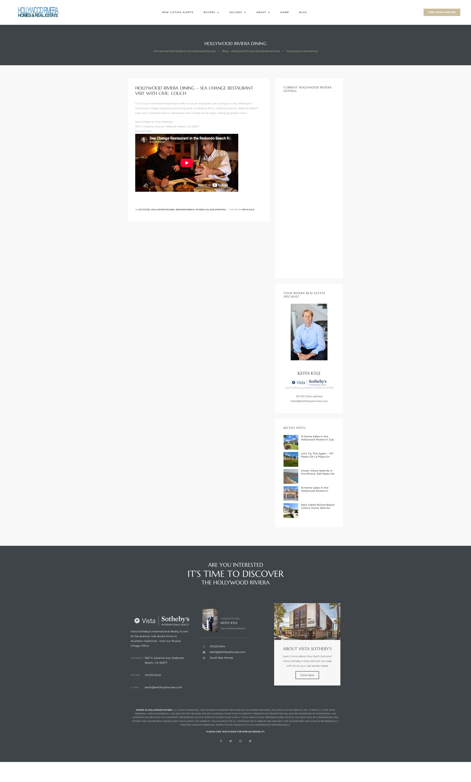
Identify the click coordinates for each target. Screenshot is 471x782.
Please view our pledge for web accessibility (235, 731)
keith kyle (248, 209)
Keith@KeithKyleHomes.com (309, 401)
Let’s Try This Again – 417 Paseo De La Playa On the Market (317, 455)
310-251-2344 (304, 396)
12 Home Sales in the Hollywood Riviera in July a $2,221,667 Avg (317, 438)
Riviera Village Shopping (211, 209)
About (261, 12)
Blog (303, 12)
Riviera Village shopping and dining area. (166, 108)
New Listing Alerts (178, 12)
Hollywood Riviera (163, 209)
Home (284, 12)
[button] (442, 12)
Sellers (235, 12)
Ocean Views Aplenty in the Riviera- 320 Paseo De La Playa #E (318, 472)
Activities (144, 209)
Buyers (209, 12)
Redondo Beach (185, 209)
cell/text (317, 396)
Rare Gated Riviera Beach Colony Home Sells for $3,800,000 (318, 506)
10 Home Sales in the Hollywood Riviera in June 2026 (315, 489)
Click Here (307, 675)
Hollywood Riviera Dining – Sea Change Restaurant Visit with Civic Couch (194, 90)
